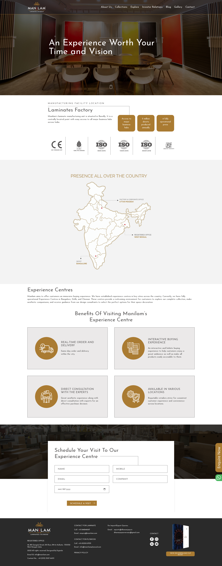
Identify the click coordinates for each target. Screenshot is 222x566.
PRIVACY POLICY (81, 553)
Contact (190, 7)
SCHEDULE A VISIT (80, 503)
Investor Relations (152, 7)
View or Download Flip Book (180, 554)
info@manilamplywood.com (90, 547)
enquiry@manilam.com (88, 533)
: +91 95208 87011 (84, 543)
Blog (168, 7)
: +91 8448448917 (84, 530)
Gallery (178, 7)
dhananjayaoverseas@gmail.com (127, 532)
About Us (106, 7)
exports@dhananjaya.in (123, 530)
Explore (134, 7)
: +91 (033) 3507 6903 (45, 558)
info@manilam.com (42, 555)
